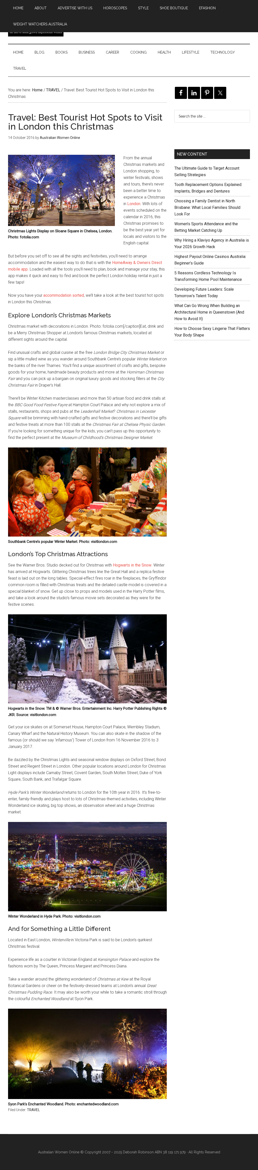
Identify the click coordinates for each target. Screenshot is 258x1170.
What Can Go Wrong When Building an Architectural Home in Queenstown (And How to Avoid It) (209, 312)
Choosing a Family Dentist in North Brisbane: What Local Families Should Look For (207, 207)
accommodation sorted (63, 295)
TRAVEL (33, 1110)
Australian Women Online (58, 1152)
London (133, 203)
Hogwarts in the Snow (132, 565)
